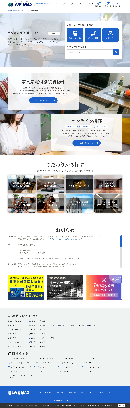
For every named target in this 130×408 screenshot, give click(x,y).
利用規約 (72, 392)
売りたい (82, 4)
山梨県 (32, 329)
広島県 (42, 342)
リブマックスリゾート (68, 363)
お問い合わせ (60, 392)
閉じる (121, 405)
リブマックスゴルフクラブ (21, 367)
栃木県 (42, 325)
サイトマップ (105, 392)
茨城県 (32, 325)
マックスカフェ (66, 367)
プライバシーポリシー (88, 392)
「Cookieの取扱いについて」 (96, 405)
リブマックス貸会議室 (68, 358)
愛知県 (42, 334)
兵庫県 (52, 338)
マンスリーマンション (44, 358)
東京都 (81, 325)
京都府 (32, 338)
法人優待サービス (17, 371)
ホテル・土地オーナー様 (20, 363)
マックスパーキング (91, 358)
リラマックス (41, 367)
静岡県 (32, 334)
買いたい (66, 4)
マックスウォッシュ (91, 367)
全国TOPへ (54, 33)
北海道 (32, 321)
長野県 (42, 329)
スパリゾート (89, 363)
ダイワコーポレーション (93, 371)
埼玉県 (61, 325)
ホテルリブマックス (43, 363)
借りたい (58, 4)
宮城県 (42, 321)
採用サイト (64, 371)
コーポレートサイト (43, 371)
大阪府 (42, 338)
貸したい (74, 4)
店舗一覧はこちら (86, 143)
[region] (65, 251)
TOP (39, 392)
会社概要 (48, 392)
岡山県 (32, 342)
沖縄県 (42, 346)
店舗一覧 (90, 4)
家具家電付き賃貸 (17, 358)
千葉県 (71, 325)
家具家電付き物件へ (43, 100)
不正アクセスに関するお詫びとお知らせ (63, 239)
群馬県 (52, 325)
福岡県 (32, 346)
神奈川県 (91, 325)
